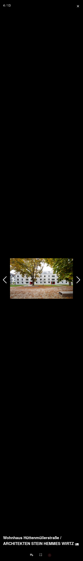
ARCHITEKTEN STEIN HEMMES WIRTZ (38, 543)
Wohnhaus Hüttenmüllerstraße (31, 538)
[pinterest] (50, 555)
